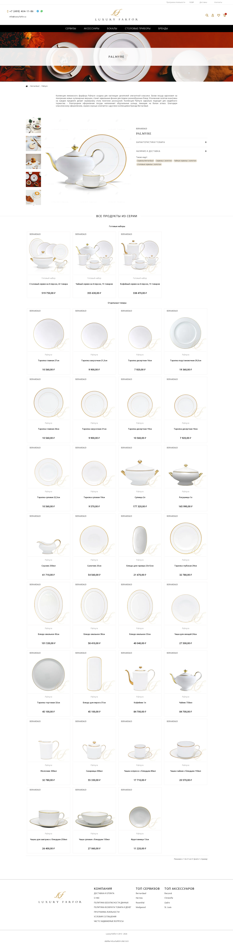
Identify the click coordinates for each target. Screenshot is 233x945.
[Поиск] (207, 15)
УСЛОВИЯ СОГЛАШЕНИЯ (105, 916)
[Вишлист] (218, 15)
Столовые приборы (137, 28)
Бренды (163, 28)
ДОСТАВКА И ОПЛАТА (104, 893)
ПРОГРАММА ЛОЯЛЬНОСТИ (106, 912)
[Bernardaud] (141, 128)
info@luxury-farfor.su (17, 17)
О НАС (97, 898)
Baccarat (168, 893)
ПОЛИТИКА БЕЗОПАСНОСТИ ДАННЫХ (111, 903)
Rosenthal (140, 903)
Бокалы (112, 28)
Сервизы (70, 28)
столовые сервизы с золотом (149, 164)
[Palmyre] (87, 204)
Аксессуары (91, 28)
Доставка (203, 2)
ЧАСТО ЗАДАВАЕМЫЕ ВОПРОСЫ (109, 921)
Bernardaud (141, 893)
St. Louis (167, 907)
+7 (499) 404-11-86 (21, 11)
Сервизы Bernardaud (145, 161)
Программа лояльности (175, 2)
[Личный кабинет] (213, 15)
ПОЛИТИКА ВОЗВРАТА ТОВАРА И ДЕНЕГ (112, 907)
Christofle (168, 898)
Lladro (167, 903)
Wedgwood (141, 907)
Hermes (139, 898)
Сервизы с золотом (164, 161)
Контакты (218, 2)
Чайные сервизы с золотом (185, 161)
